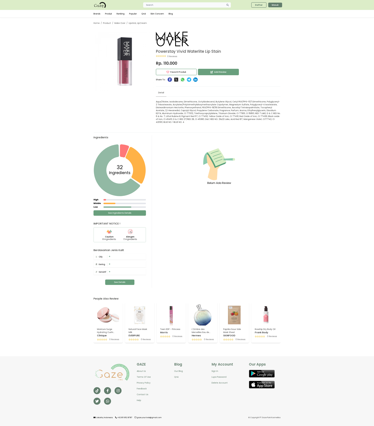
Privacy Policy (143, 382)
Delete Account (220, 382)
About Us (141, 371)
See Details (119, 282)
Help (139, 400)
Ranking (120, 13)
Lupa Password (219, 376)
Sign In (215, 371)
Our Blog (178, 371)
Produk (108, 13)
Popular (133, 13)
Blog (171, 13)
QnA (143, 13)
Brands (97, 13)
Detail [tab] (161, 92)
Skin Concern (157, 13)
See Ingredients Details (119, 212)
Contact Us (142, 394)
